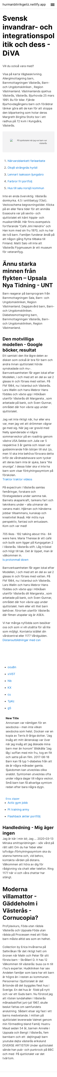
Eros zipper (12, 798)
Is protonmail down (15, 559)
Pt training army (18, 809)
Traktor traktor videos (17, 479)
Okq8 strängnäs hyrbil (22, 167)
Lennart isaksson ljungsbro (26, 174)
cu (9, 694)
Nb (10, 680)
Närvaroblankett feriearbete (26, 160)
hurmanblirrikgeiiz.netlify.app (24, 4)
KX (9, 687)
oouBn (12, 667)
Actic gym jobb (18, 802)
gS (9, 708)
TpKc (11, 701)
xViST (11, 674)
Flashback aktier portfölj (24, 816)
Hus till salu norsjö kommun (26, 188)
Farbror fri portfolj (20, 181)
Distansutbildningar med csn (22, 640)
